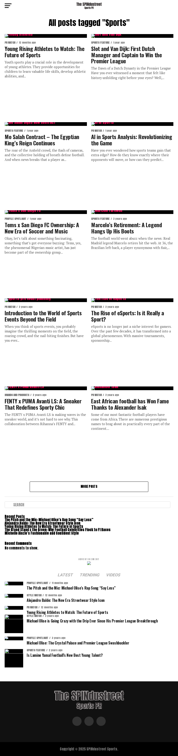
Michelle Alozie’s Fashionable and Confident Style (42, 533)
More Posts (89, 486)
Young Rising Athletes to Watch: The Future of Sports (44, 526)
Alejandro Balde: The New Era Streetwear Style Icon (42, 523)
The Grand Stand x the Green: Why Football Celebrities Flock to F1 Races (58, 529)
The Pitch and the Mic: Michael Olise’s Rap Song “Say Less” (49, 519)
